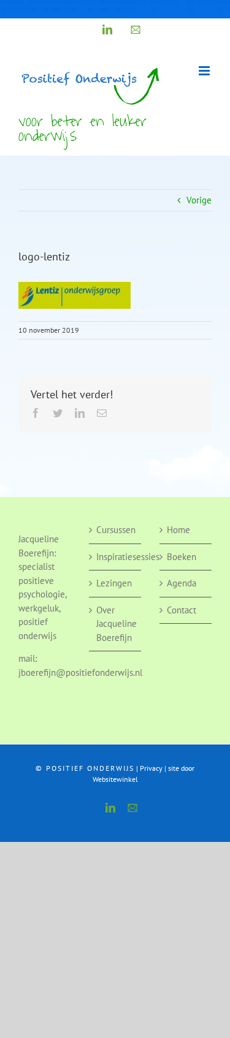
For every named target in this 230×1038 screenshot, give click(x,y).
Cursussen (115, 530)
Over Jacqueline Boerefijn (115, 623)
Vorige (199, 200)
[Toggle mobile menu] (205, 70)
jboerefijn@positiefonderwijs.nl (80, 672)
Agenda (181, 583)
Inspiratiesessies (115, 557)
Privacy (151, 768)
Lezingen (114, 583)
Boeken (181, 557)
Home (178, 530)
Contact (181, 610)
